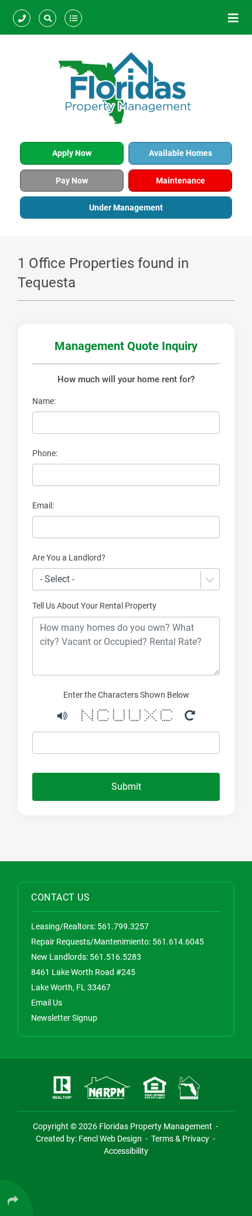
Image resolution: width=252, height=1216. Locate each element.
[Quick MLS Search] (47, 17)
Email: (43, 505)
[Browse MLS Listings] (73, 17)
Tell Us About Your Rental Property (94, 605)
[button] (62, 714)
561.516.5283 (115, 957)
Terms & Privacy (180, 1138)
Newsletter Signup (64, 1018)
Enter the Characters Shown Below (126, 694)
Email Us (46, 1002)
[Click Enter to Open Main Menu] (233, 17)
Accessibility (126, 1151)
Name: (44, 401)
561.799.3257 (123, 926)
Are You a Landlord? (68, 557)
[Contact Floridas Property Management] (22, 17)
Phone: (44, 453)
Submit (126, 786)
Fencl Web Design (110, 1138)
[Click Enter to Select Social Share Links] (16, 1197)
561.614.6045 (178, 941)
